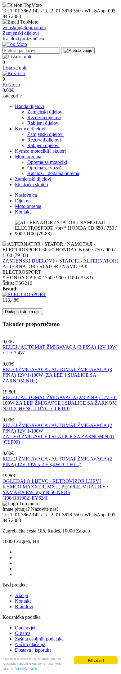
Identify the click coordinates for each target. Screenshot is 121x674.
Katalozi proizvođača (23, 38)
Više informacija (26, 668)
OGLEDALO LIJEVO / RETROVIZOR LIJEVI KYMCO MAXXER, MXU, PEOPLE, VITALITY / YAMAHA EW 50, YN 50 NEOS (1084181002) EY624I (55, 490)
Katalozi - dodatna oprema (53, 173)
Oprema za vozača (45, 167)
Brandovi (24, 606)
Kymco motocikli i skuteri (40, 151)
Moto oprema (28, 156)
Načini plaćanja (30, 644)
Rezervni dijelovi (44, 117)
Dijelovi (23, 200)
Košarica (11, 84)
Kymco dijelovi (30, 128)
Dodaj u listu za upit (23, 311)
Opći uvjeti (26, 627)
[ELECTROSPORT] (24, 294)
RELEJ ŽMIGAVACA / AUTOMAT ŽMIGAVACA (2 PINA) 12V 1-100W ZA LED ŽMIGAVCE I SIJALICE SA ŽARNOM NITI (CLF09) (58, 434)
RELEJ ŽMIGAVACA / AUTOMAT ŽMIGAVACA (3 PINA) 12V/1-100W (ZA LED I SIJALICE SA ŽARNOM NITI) (57, 375)
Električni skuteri (31, 184)
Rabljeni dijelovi (43, 123)
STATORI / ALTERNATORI (88, 260)
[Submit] (78, 50)
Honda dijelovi (29, 106)
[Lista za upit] (16, 56)
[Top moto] (14, 44)
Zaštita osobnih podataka (39, 638)
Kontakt (23, 211)
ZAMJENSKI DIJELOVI (28, 260)
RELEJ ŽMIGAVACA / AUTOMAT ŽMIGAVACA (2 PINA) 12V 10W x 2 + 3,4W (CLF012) (57, 461)
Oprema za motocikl (47, 162)
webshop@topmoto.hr (24, 27)
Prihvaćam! (96, 660)
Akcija (21, 595)
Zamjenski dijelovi (20, 33)
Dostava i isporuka (33, 650)
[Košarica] (13, 73)
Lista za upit (14, 67)
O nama (22, 633)
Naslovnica (26, 195)
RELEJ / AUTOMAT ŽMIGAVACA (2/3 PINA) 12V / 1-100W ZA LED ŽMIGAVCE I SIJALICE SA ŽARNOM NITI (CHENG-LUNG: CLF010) (59, 403)
